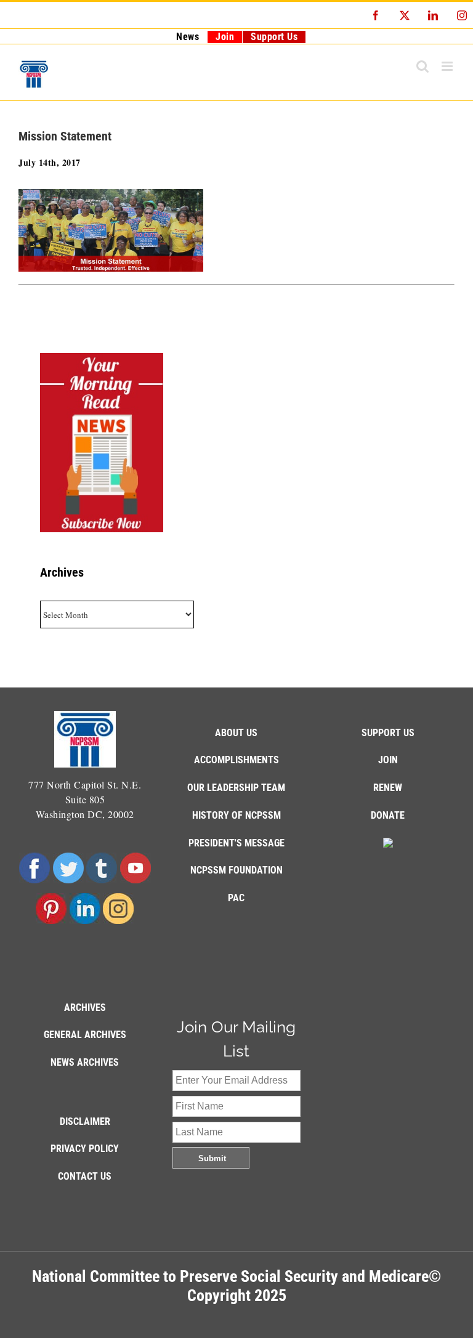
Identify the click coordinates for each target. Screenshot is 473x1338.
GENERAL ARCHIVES (85, 1034)
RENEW (387, 787)
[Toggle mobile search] (422, 66)
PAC (236, 898)
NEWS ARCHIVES (85, 1062)
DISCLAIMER (85, 1121)
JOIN (388, 760)
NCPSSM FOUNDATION (236, 870)
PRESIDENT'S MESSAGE (236, 843)
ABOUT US (236, 733)
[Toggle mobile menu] (448, 66)
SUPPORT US (388, 733)
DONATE (388, 815)
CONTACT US (84, 1176)
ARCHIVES (85, 1007)
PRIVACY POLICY (85, 1148)
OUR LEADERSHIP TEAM (236, 787)
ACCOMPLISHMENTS (236, 760)
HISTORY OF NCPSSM (236, 815)
